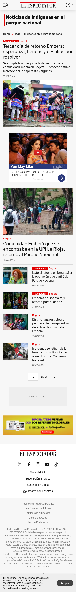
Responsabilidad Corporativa (38, 503)
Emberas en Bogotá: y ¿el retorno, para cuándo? (49, 300)
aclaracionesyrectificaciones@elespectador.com (38, 551)
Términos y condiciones (38, 508)
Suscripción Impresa (38, 478)
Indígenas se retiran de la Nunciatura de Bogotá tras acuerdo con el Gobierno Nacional (49, 354)
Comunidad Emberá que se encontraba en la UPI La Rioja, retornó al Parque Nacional (34, 249)
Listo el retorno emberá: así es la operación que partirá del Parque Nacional (52, 277)
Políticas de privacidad (38, 513)
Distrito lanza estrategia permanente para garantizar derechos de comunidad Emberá (51, 325)
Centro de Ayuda (38, 517)
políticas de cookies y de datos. (23, 588)
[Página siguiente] (54, 378)
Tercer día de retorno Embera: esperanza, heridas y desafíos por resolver (37, 51)
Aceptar (65, 583)
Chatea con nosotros (40, 491)
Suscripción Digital (38, 485)
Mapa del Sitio (38, 472)
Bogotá (24, 41)
